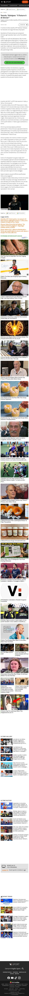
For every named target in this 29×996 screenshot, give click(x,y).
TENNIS (5, 12)
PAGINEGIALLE (12, 984)
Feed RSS (12, 973)
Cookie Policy (22, 988)
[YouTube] (12, 978)
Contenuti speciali (7, 972)
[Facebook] (8, 978)
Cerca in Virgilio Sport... (13, 969)
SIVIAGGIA (19, 985)
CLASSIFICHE (13, 5)
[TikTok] (16, 978)
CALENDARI (4, 5)
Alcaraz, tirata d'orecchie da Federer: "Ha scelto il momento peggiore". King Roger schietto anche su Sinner (13, 225)
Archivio (17, 973)
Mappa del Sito (22, 972)
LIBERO (2, 984)
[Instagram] (19, 978)
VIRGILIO (6, 984)
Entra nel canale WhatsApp (15, 62)
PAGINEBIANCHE (5, 985)
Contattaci (15, 972)
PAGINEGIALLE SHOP (19, 984)
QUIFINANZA (24, 985)
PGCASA (26, 984)
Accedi (25, 2)
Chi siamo (6, 988)
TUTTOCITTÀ (11, 985)
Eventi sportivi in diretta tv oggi (17, 870)
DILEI (16, 985)
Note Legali (11, 988)
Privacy (16, 988)
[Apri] (2, 2)
